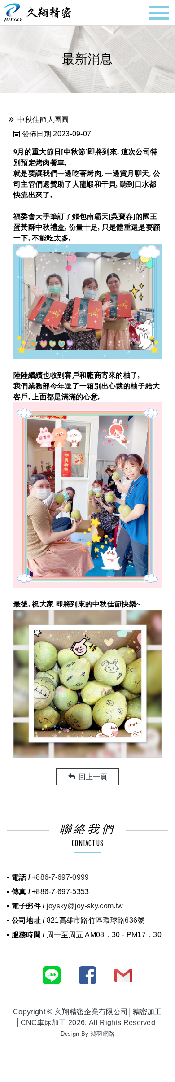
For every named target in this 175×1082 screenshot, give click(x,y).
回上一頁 (92, 777)
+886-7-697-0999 (60, 877)
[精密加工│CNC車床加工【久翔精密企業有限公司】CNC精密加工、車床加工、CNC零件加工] (37, 12)
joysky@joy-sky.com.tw (85, 906)
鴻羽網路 (102, 1033)
